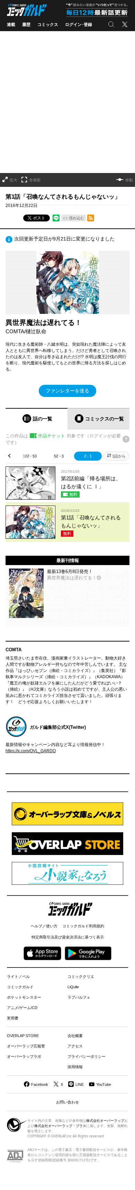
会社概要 (75, 1036)
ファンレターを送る (67, 390)
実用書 (12, 1018)
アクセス (75, 1046)
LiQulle (73, 987)
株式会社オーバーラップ (105, 1121)
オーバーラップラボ (24, 1056)
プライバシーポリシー (87, 1056)
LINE (79, 1084)
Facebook (39, 1084)
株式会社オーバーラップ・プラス (60, 1126)
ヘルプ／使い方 (44, 926)
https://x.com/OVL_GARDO (31, 750)
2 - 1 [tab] (88, 456)
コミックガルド (20, 987)
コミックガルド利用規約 (83, 926)
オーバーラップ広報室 (26, 1046)
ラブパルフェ (79, 997)
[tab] (37, 419)
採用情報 (75, 1067)
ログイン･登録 (78, 24)
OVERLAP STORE (23, 1036)
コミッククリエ (81, 976)
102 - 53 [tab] (30, 456)
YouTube (103, 1084)
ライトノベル (18, 976)
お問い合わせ (67, 1102)
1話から (119, 456)
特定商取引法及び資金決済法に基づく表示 (68, 937)
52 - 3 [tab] (59, 456)
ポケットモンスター (24, 997)
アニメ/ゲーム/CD (22, 1008)
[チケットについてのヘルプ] (126, 439)
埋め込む (76, 218)
